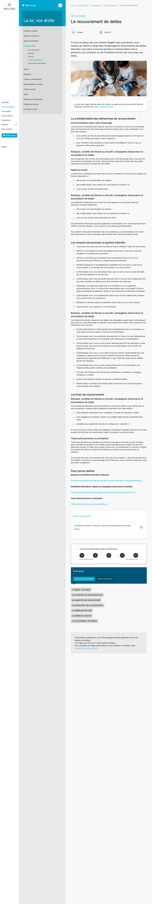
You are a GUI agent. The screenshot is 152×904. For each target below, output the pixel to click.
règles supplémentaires (104, 107)
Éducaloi (5, 125)
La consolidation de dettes (84, 621)
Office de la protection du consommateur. (88, 504)
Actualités (5, 102)
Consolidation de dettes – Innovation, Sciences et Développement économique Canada (102, 527)
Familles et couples (30, 31)
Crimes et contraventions (33, 79)
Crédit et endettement (35, 60)
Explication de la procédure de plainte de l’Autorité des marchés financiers (102, 492)
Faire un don (11, 135)
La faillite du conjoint (81, 615)
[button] (60, 5)
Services (30, 56)
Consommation (29, 46)
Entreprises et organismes (33, 99)
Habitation (27, 74)
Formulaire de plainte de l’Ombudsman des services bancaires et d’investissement (105, 480)
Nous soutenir (7, 129)
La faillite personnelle (82, 610)
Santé (26, 94)
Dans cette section (34, 50)
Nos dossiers (6, 111)
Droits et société (29, 89)
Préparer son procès (31, 104)
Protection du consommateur (37, 63)
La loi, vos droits (8, 107)
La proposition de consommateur (87, 605)
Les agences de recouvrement (86, 600)
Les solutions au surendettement (87, 595)
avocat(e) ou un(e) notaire (86, 648)
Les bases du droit (30, 109)
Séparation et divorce (31, 36)
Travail (26, 69)
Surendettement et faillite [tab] (84, 579)
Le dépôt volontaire (81, 589)
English (4, 147)
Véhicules (31, 53)
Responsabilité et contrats (33, 84)
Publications (6, 120)
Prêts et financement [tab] (105, 579)
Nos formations (7, 116)
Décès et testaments (31, 41)
